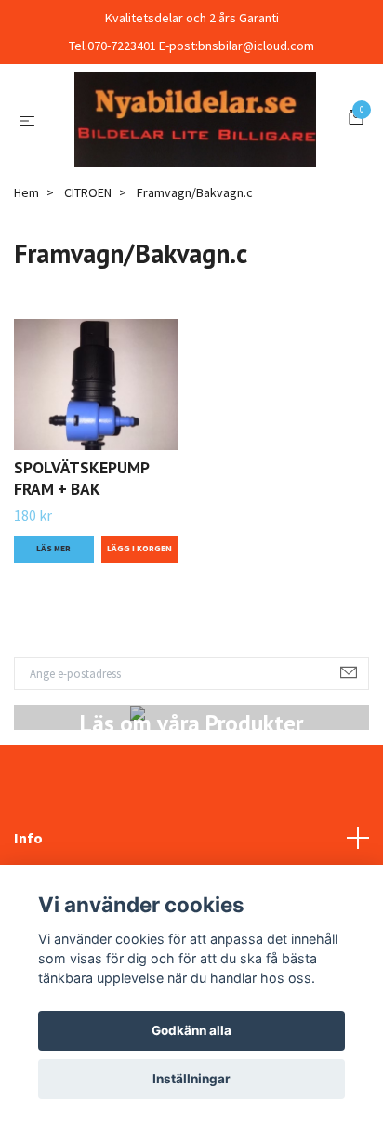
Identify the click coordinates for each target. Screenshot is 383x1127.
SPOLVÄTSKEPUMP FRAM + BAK (81, 570)
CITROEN (88, 284)
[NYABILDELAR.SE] (191, 165)
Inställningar (191, 1078)
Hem (26, 284)
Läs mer (53, 639)
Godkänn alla (191, 1030)
